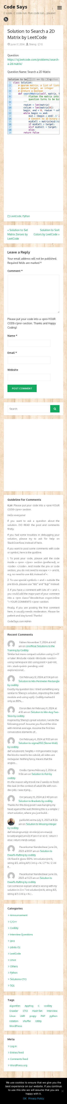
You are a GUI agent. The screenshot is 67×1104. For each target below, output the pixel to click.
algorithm (14, 1005)
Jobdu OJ (15, 947)
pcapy (33, 1016)
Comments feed (19, 1058)
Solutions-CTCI (18, 979)
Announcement (18, 915)
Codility (14, 927)
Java (12, 940)
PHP (43, 1016)
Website (12, 369)
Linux (13, 959)
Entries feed (17, 1052)
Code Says (15, 7)
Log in (13, 1046)
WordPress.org (18, 1065)
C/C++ (13, 921)
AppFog (29, 1005)
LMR (22, 1016)
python (53, 1016)
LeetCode (16, 216)
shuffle (27, 1021)
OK (24, 1098)
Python (26, 216)
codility (48, 1005)
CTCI (25, 1010)
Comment (15, 270)
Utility (38, 1021)
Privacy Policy (36, 1098)
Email (12, 352)
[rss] (6, 19)
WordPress (15, 1026)
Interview (52, 1010)
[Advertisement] (33, 173)
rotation (13, 1021)
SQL (12, 985)
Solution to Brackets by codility (35, 801)
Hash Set (37, 1010)
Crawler (13, 1010)
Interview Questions (21, 934)
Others (14, 966)
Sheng (32, 44)
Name (12, 335)
